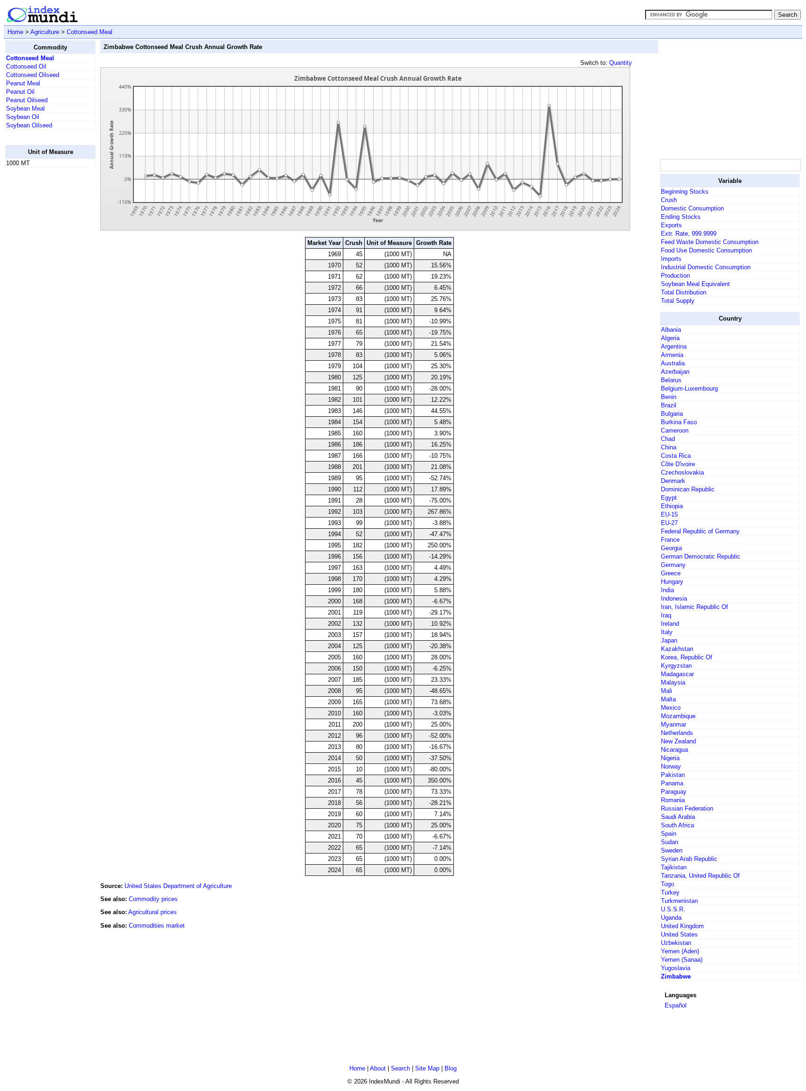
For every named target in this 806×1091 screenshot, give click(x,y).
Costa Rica (676, 455)
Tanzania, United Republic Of (700, 875)
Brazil (668, 405)
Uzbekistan (676, 942)
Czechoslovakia (682, 472)
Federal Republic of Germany (700, 531)
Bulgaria (672, 413)
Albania (671, 329)
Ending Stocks (681, 216)
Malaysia (673, 682)
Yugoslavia (675, 968)
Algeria (670, 338)
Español (676, 1005)
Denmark (673, 480)
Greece (671, 573)
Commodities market (157, 925)
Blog (451, 1068)
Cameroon (674, 430)
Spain (668, 833)
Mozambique (678, 716)
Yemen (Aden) (680, 951)
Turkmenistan (679, 900)
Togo (667, 884)
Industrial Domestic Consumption (705, 267)
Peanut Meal (23, 83)
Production (675, 275)
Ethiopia (672, 506)
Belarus (671, 380)
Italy (667, 632)
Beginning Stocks (685, 191)
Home (15, 31)
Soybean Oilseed (29, 125)
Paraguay (674, 791)
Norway (671, 766)
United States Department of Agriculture (178, 885)
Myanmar (673, 724)
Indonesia (674, 598)
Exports (671, 225)
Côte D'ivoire (678, 464)
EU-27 (669, 522)
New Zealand (678, 741)
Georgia (671, 548)
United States (679, 934)
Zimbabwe (676, 976)
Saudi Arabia (678, 816)
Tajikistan (674, 867)
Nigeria (670, 758)
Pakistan (673, 774)
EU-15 (669, 514)
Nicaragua (674, 749)
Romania (673, 800)
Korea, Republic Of (686, 657)
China (668, 447)
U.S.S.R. (673, 909)
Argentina (674, 346)
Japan (669, 640)
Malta (668, 699)
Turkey (670, 892)
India (667, 590)
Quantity (620, 62)
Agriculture (44, 31)
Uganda (671, 917)
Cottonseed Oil (26, 66)
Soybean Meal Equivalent (695, 283)
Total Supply (678, 300)
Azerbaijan (675, 371)
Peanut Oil (20, 91)
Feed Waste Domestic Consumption (709, 241)
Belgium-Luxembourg (689, 388)
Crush (669, 199)
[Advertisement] (42, 315)
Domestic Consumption (692, 208)
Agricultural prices (152, 912)
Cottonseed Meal (89, 31)
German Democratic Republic (700, 556)
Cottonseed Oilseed (32, 74)
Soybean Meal (25, 108)
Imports (671, 258)
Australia (673, 363)
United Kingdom (682, 926)
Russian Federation (687, 808)
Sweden (671, 850)
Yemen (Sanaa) (681, 959)
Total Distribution (683, 292)
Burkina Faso (679, 422)
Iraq (666, 615)
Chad (668, 438)
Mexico (671, 707)
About (378, 1068)
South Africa (677, 825)
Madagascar (677, 674)
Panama (672, 783)
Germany (673, 564)
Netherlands (677, 732)
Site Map (427, 1068)
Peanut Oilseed (27, 100)
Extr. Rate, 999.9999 (688, 233)
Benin (668, 396)
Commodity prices (153, 898)
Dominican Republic (688, 489)
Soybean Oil (22, 116)
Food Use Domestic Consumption (706, 250)
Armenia (672, 354)
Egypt (669, 497)
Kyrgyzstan (676, 665)
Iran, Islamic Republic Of (694, 606)
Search (400, 1068)
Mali (666, 690)
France (670, 539)
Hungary (672, 581)
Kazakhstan (677, 648)
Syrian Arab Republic (689, 858)
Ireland (670, 623)
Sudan (669, 842)
